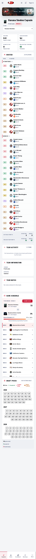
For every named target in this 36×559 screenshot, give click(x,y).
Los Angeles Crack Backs (20, 330)
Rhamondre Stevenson (21, 178)
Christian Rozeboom (20, 222)
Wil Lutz (16, 205)
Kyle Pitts (16, 86)
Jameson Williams (19, 81)
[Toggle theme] (21, 3)
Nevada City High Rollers (20, 358)
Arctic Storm (16, 344)
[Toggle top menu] (2, 3)
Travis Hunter (18, 183)
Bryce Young (17, 156)
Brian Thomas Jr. (19, 189)
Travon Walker (18, 109)
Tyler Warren (17, 92)
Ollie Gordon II (18, 172)
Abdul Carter (17, 216)
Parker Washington (20, 194)
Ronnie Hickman (18, 131)
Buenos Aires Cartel (19, 325)
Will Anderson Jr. (19, 103)
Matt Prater (17, 97)
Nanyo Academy (18, 367)
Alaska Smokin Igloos (19, 348)
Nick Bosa (16, 211)
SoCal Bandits (17, 372)
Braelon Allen (18, 161)
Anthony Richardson (20, 145)
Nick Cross (17, 125)
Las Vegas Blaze (17, 362)
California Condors (18, 353)
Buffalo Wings (17, 339)
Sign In (31, 3)
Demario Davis (18, 120)
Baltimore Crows (18, 334)
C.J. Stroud (17, 150)
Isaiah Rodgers (18, 227)
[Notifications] (25, 3)
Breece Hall (17, 75)
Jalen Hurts (17, 64)
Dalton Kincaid (18, 200)
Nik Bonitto (17, 114)
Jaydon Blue (17, 167)
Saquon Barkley (18, 70)
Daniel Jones (17, 139)
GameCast (27, 301)
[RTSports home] (11, 2)
